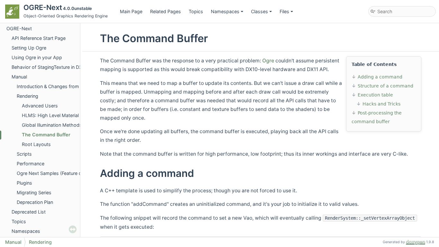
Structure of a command (385, 85)
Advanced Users (40, 105)
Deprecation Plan (35, 202)
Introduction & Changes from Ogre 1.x (57, 86)
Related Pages (165, 11)
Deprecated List (29, 212)
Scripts (24, 154)
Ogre (268, 61)
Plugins (24, 183)
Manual (19, 76)
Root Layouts (36, 144)
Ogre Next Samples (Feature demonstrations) (65, 173)
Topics (196, 11)
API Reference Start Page (39, 38)
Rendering (27, 96)
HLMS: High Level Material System (59, 115)
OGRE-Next (19, 28)
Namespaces (225, 11)
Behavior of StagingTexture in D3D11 (51, 67)
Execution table (375, 94)
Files (284, 11)
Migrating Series (34, 192)
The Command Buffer (46, 134)
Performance (30, 163)
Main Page (131, 11)
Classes (259, 11)
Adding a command (380, 76)
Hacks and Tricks (381, 103)
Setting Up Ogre (29, 47)
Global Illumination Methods (52, 125)
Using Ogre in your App (37, 57)
